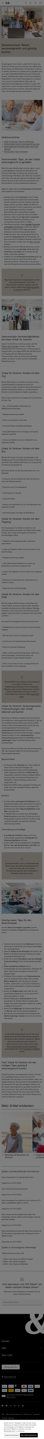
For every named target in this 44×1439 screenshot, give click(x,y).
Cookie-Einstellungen (11, 1435)
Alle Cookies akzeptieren (29, 1435)
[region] (22, 1429)
